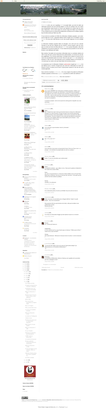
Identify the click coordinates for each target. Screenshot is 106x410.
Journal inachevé (27, 143)
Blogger (66, 407)
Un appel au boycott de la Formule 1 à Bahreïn (31, 286)
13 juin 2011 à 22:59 (49, 142)
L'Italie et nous (46, 22)
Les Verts (26, 258)
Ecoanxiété (32, 115)
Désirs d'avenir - (28, 256)
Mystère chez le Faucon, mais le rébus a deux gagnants (30, 296)
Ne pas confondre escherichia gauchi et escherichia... (30, 342)
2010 (25, 268)
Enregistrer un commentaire (49, 264)
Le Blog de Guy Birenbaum (28, 147)
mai (26, 279)
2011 (25, 270)
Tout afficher (35, 171)
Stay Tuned (26, 154)
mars (27, 275)
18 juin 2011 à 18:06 (49, 261)
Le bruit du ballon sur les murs (51, 76)
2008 (25, 264)
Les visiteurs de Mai (29, 283)
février (27, 273)
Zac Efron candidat (29, 357)
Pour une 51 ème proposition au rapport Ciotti (30, 302)
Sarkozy (79, 64)
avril (27, 277)
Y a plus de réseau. (28, 207)
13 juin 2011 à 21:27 (49, 104)
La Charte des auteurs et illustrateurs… (30, 253)
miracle (73, 57)
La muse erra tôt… (28, 183)
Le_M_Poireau (48, 243)
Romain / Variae (48, 188)
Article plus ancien (79, 267)
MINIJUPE (26, 201)
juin (26, 281)
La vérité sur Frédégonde (31, 316)
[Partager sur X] (64, 80)
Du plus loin (26, 229)
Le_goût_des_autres (29, 182)
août (27, 362)
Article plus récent (46, 267)
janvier (27, 271)
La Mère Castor (28, 222)
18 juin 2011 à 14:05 (49, 250)
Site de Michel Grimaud (30, 33)
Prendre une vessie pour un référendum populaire (30, 321)
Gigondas (26, 202)
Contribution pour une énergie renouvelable (30, 289)
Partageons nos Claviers (30, 25)
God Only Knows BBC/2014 (30, 149)
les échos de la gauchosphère (28, 217)
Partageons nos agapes (30, 196)
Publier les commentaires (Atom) (55, 269)
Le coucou (47, 108)
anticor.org (27, 124)
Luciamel (26, 228)
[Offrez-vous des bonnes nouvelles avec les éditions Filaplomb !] (30, 377)
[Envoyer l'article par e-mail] (58, 80)
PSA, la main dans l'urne (30, 307)
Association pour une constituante (29, 91)
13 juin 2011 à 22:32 (49, 121)
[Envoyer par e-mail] (61, 80)
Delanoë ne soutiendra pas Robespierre (30, 333)
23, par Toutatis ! (29, 330)
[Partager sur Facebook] (66, 80)
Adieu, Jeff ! (26, 198)
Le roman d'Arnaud (28, 78)
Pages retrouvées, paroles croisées (28, 22)
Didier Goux (48, 88)
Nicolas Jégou (48, 156)
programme (60, 73)
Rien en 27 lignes (29, 305)
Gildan (46, 125)
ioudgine (26, 206)
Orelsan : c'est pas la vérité (30, 213)
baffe (62, 25)
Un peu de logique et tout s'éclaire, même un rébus (31, 350)
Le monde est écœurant (30, 339)
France (64, 47)
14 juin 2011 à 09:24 (49, 216)
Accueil (62, 267)
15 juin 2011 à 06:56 (49, 239)
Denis (46, 146)
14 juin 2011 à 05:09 (49, 151)
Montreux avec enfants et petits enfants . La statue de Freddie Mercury (30, 160)
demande (43, 39)
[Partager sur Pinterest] (67, 80)
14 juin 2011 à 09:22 (49, 192)
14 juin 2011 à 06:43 (49, 160)
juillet (27, 360)
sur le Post (26, 29)
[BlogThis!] (63, 80)
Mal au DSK (28, 299)
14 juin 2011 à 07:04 (49, 184)
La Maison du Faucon (29, 97)
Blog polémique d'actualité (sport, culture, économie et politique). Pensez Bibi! (30, 189)
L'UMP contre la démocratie (29, 336)
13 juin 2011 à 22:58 (49, 132)
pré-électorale (57, 72)
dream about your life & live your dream (30, 108)
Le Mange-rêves (28, 152)
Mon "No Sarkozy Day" (29, 30)
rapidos (58, 82)
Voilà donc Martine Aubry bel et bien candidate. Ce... (31, 354)
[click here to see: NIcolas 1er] (30, 71)
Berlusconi (43, 25)
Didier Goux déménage (29, 142)
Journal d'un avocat (29, 164)
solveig (46, 212)
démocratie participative (51, 82)
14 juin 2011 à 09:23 (49, 208)
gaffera (57, 407)
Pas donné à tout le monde (29, 179)
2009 (25, 266)
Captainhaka (48, 197)
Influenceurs (30, 379)
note (25, 109)
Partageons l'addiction (29, 132)
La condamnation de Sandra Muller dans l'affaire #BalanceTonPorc (30, 167)
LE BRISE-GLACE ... (29, 157)
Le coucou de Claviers (42, 6)
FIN (25, 219)
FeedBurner (33, 47)
